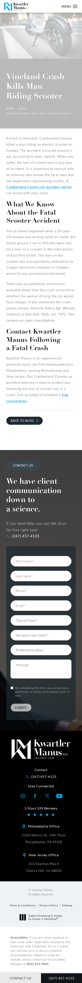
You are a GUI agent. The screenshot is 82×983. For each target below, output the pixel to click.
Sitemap (67, 905)
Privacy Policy (49, 905)
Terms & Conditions (22, 905)
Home (10, 108)
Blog (22, 108)
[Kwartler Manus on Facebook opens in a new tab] (35, 796)
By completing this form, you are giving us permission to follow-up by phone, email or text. (42, 691)
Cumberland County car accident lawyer (39, 186)
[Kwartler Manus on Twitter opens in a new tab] (47, 796)
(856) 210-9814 (38, 964)
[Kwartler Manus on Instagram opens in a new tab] (23, 796)
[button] (75, 6)
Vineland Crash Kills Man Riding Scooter (38, 113)
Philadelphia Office (44, 826)
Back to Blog (22, 421)
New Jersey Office (44, 855)
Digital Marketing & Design (45, 917)
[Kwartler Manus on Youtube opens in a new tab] (59, 796)
